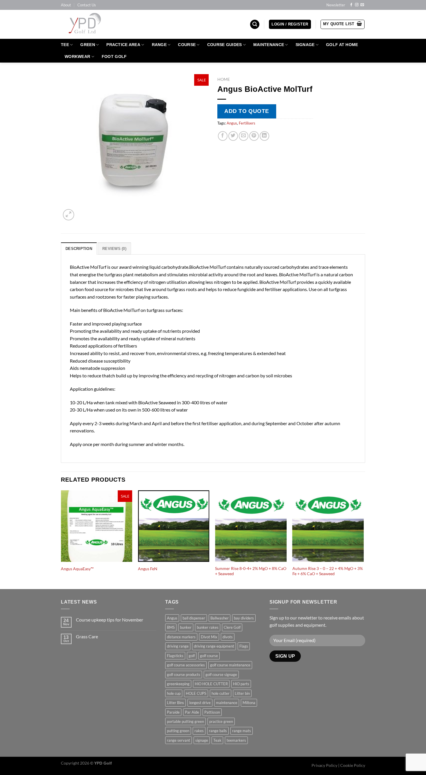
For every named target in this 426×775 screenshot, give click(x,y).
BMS (171, 627)
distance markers (181, 637)
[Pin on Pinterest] (254, 136)
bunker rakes (208, 627)
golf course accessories (186, 665)
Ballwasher (219, 618)
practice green (221, 721)
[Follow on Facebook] (351, 5)
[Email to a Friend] (243, 136)
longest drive (200, 702)
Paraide (173, 712)
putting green (178, 730)
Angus (232, 123)
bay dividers (244, 618)
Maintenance (268, 44)
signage (201, 740)
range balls (218, 730)
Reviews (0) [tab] (114, 248)
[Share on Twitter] (233, 136)
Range (159, 44)
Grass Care (87, 636)
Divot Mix (209, 637)
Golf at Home (342, 44)
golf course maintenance (230, 665)
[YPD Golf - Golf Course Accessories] (92, 24)
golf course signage (221, 674)
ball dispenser (194, 618)
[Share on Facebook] (222, 136)
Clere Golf (232, 627)
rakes (199, 730)
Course (187, 44)
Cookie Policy (352, 765)
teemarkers (236, 740)
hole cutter (221, 693)
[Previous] (61, 539)
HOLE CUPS (196, 693)
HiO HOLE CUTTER (211, 683)
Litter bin (242, 693)
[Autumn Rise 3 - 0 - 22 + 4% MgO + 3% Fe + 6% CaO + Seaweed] (328, 526)
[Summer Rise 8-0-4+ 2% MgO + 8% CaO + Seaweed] (251, 526)
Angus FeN (147, 568)
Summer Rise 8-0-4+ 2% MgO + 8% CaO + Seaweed (250, 571)
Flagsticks (175, 655)
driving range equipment (214, 646)
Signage (305, 44)
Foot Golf (114, 56)
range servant (178, 740)
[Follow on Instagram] (356, 5)
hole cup (174, 693)
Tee (65, 44)
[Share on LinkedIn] (264, 136)
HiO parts (241, 683)
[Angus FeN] (174, 526)
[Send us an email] (362, 5)
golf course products (183, 674)
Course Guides (224, 44)
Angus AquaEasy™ (77, 568)
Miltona (249, 702)
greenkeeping (178, 683)
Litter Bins (175, 702)
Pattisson (212, 712)
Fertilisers (247, 123)
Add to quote (246, 111)
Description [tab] (78, 248)
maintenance (226, 702)
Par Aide (192, 712)
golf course (209, 655)
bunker (186, 627)
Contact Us (86, 5)
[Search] (254, 24)
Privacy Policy (324, 765)
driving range (178, 646)
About (66, 5)
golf (192, 655)
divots (228, 637)
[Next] (363, 539)
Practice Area (123, 44)
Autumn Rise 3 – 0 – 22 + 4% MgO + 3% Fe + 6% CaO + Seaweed (327, 571)
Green (87, 44)
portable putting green (185, 721)
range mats (241, 730)
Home (223, 79)
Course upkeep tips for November (109, 619)
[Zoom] (68, 214)
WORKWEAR (77, 56)
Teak (217, 740)
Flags (243, 646)
